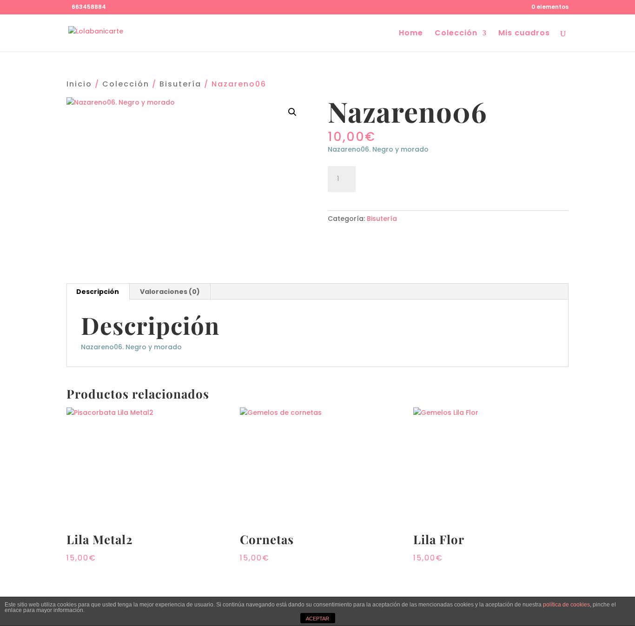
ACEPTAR (317, 618)
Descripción (97, 291)
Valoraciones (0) (170, 291)
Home (411, 34)
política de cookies (566, 604)
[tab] (98, 292)
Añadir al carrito (412, 177)
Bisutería (180, 84)
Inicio (79, 84)
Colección (456, 34)
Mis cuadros (524, 34)
